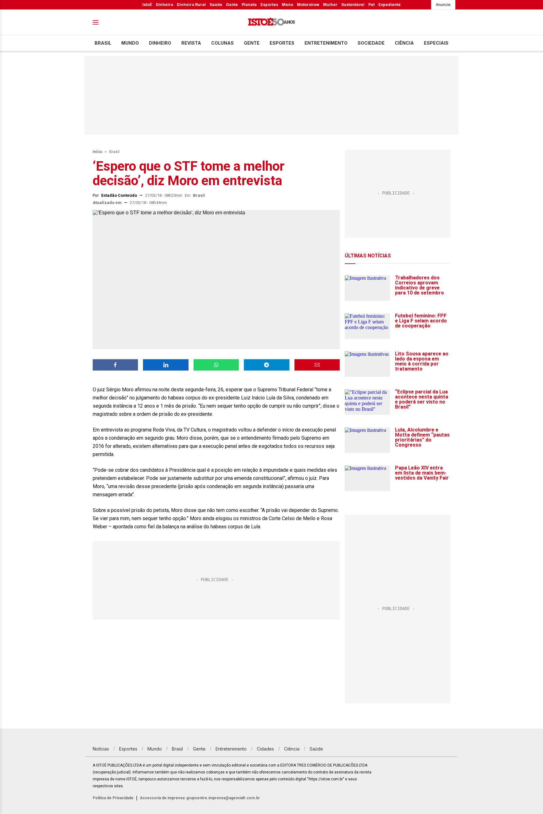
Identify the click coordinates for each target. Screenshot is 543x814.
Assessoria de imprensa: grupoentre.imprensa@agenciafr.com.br (200, 798)
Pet (371, 4)
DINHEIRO (160, 43)
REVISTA (191, 43)
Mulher (330, 4)
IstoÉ (147, 4)
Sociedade (371, 43)
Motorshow (308, 4)
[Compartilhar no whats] (216, 365)
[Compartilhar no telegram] (266, 365)
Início (97, 152)
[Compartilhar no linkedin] (165, 365)
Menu (287, 4)
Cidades (265, 748)
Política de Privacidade (113, 798)
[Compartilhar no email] (317, 365)
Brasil (103, 43)
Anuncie (443, 4)
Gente (232, 4)
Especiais (436, 43)
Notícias (101, 748)
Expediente (389, 4)
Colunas (222, 43)
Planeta (249, 4)
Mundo (130, 43)
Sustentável (353, 4)
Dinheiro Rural (191, 4)
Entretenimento (326, 43)
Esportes (269, 4)
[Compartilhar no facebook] (115, 365)
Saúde (216, 4)
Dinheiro (164, 4)
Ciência (404, 43)
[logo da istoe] (271, 22)
